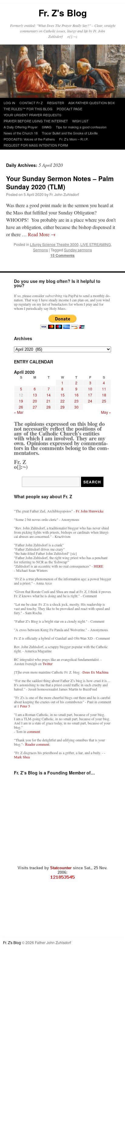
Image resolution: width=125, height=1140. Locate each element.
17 (90, 394)
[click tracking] (62, 877)
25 (104, 400)
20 (35, 400)
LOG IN (9, 102)
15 (62, 394)
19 (21, 400)
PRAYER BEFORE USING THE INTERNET (36, 120)
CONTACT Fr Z (31, 102)
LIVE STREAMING (95, 244)
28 (48, 406)
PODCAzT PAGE (69, 108)
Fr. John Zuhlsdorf (64, 194)
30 (76, 406)
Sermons (40, 249)
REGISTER (55, 102)
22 (62, 400)
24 (90, 400)
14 (48, 394)
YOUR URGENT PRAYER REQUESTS (32, 114)
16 (76, 394)
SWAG (47, 126)
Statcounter (61, 868)
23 (76, 400)
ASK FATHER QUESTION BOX (91, 102)
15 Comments (62, 255)
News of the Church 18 (21, 133)
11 (104, 388)
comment (33, 731)
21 (48, 400)
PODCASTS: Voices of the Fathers (29, 139)
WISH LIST (80, 120)
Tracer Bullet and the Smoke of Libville (70, 133)
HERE (98, 566)
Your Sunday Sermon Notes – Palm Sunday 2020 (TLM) (60, 182)
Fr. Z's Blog (63, 12)
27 (35, 406)
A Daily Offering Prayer (21, 126)
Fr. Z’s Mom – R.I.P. (73, 139)
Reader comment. (37, 744)
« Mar (18, 412)
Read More (42, 234)
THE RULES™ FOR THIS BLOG (28, 108)
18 (104, 394)
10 (90, 388)
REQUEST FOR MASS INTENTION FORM (36, 145)
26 (21, 406)
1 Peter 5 (23, 706)
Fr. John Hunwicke (89, 511)
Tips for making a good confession (81, 126)
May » (106, 412)
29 (62, 406)
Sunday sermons (78, 249)
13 (35, 394)
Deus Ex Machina (95, 672)
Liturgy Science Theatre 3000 (54, 244)
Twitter (47, 663)
